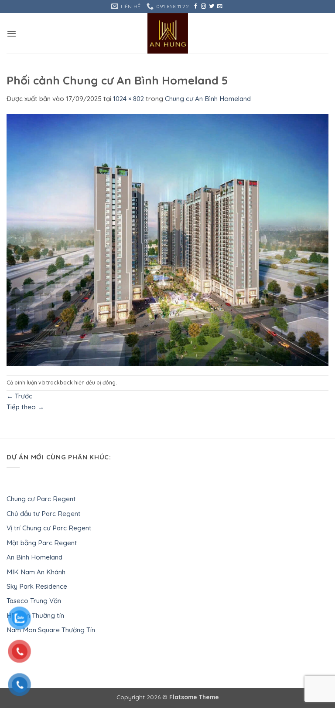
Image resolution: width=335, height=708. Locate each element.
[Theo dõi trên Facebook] (195, 6)
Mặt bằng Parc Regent (42, 543)
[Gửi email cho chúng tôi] (219, 6)
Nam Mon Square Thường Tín (51, 630)
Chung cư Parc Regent (41, 499)
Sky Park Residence (37, 586)
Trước (19, 396)
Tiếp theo (25, 407)
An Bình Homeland (34, 557)
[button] (12, 33)
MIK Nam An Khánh (36, 572)
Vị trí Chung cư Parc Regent (49, 528)
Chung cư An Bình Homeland (208, 98)
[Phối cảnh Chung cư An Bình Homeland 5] (167, 239)
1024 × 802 (128, 98)
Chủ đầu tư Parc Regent (44, 513)
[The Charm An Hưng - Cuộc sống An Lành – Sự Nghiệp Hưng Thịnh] (168, 33)
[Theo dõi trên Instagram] (203, 6)
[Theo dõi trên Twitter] (211, 6)
